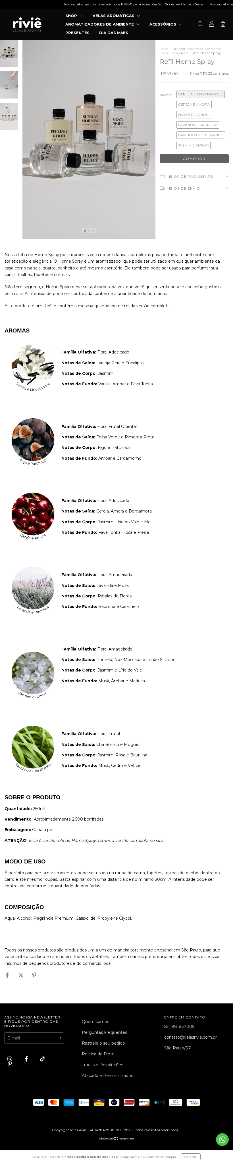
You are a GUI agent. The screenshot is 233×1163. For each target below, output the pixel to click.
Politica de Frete (98, 1054)
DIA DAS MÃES (113, 32)
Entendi (190, 1156)
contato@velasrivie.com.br (190, 1037)
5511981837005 (179, 1026)
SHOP (71, 15)
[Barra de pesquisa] (200, 24)
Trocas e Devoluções (102, 1064)
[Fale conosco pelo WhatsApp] (222, 1139)
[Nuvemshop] (116, 1139)
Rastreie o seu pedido (103, 1043)
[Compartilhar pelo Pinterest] (34, 975)
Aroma (166, 95)
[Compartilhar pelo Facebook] (8, 975)
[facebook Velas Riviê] (27, 1058)
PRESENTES (77, 32)
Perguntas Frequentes (104, 1032)
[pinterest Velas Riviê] (9, 1064)
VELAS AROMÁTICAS (114, 15)
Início (164, 49)
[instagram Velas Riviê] (10, 1058)
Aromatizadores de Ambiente (196, 49)
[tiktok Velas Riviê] (42, 1058)
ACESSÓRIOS (163, 24)
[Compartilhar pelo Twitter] (21, 975)
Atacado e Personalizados (107, 1075)
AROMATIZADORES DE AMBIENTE (100, 24)
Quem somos (95, 1021)
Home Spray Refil (174, 53)
